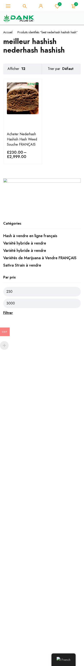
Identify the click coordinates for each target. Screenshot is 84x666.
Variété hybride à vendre (24, 243)
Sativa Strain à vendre (22, 265)
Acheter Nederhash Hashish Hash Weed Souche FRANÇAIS (22, 139)
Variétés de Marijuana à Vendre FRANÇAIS (39, 258)
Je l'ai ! (66, 13)
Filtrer (8, 312)
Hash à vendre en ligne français (30, 236)
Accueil (7, 32)
